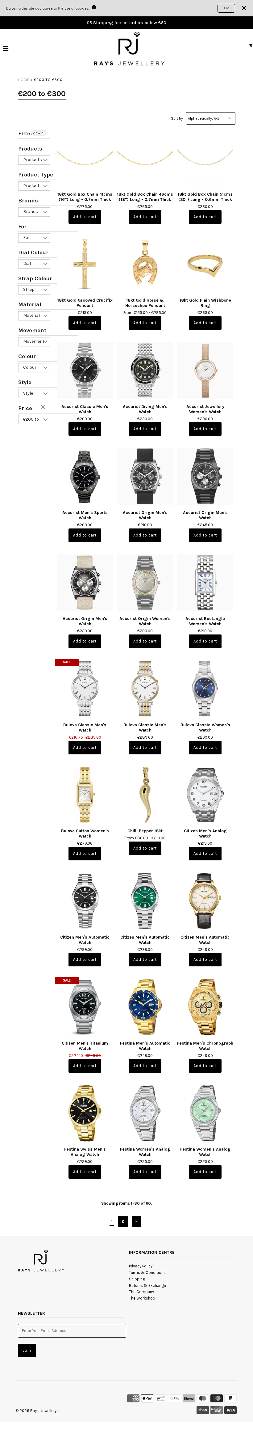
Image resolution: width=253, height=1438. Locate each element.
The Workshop (142, 1298)
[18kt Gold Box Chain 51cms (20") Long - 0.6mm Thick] (205, 158)
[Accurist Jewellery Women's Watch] (205, 370)
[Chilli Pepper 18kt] (145, 795)
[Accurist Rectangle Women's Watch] (205, 582)
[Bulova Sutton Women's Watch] (85, 795)
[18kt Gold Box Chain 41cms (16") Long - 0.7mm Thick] (85, 158)
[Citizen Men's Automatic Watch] (85, 901)
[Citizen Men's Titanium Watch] (85, 1007)
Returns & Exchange (147, 1285)
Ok (226, 8)
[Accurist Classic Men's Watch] (85, 370)
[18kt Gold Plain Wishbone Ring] (205, 264)
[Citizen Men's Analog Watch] (205, 795)
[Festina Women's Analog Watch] (145, 1113)
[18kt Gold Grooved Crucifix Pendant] (85, 264)
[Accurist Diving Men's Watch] (145, 370)
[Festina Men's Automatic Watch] (145, 1007)
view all (39, 133)
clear (44, 408)
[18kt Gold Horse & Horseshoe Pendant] (145, 264)
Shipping (137, 1279)
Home (24, 80)
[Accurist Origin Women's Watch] (145, 582)
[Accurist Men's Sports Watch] (85, 476)
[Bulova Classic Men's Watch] (85, 688)
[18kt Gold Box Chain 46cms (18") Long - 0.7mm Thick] (145, 158)
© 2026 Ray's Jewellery (35, 1410)
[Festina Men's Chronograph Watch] (205, 1007)
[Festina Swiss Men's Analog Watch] (85, 1113)
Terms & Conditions (147, 1272)
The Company (141, 1291)
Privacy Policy (140, 1266)
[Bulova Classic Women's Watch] (205, 688)
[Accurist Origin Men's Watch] (145, 476)
